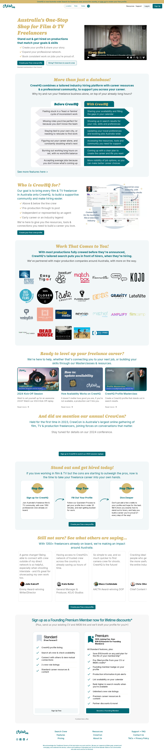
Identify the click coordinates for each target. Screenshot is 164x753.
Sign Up (157, 6)
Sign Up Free (56, 711)
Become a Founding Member (108, 711)
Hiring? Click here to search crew (61, 63)
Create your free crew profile (30, 63)
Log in (147, 6)
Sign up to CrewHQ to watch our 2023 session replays (82, 454)
